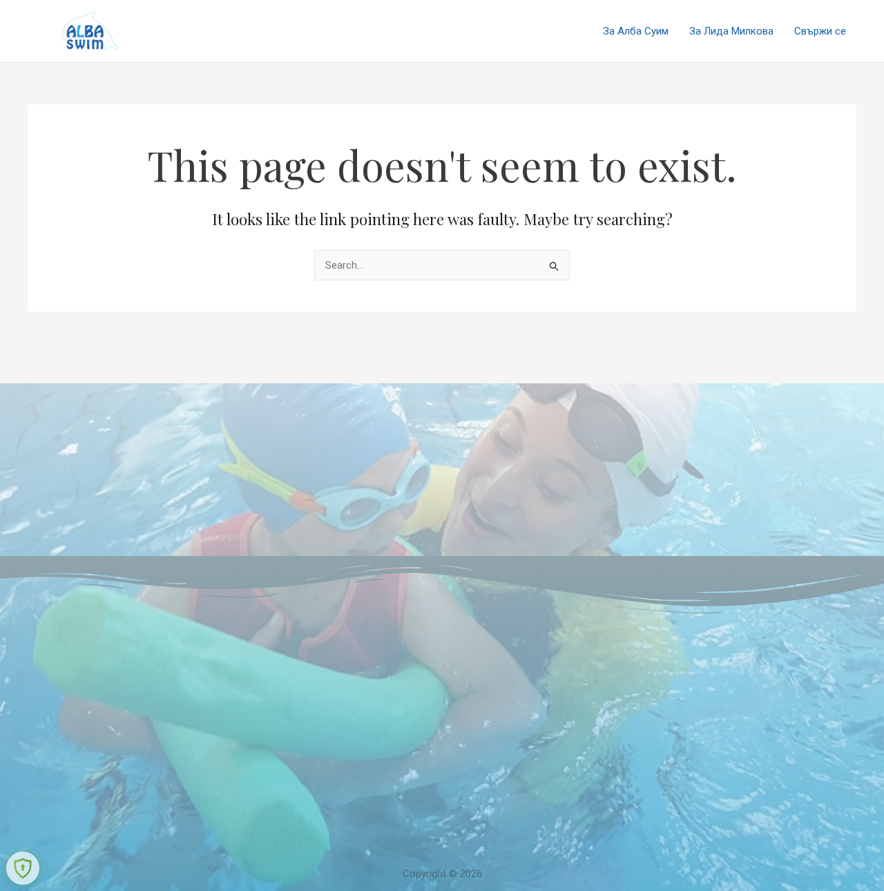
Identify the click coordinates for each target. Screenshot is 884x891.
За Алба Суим (636, 31)
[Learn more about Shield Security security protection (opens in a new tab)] (23, 868)
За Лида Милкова (731, 31)
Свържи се (820, 31)
